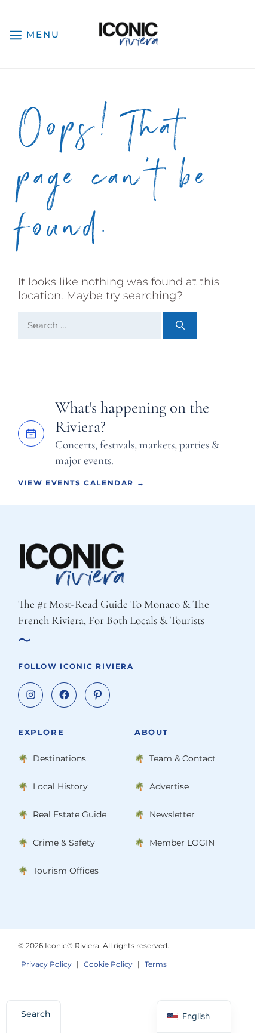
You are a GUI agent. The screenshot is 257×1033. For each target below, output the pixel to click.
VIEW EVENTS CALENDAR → (81, 482)
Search (36, 1014)
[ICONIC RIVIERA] (128, 34)
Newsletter (172, 815)
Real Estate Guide (69, 815)
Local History (60, 787)
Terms (156, 964)
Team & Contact (182, 759)
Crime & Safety (64, 843)
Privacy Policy (46, 964)
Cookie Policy (108, 964)
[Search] (180, 325)
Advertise (169, 787)
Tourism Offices (66, 871)
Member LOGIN (182, 843)
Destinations (59, 759)
